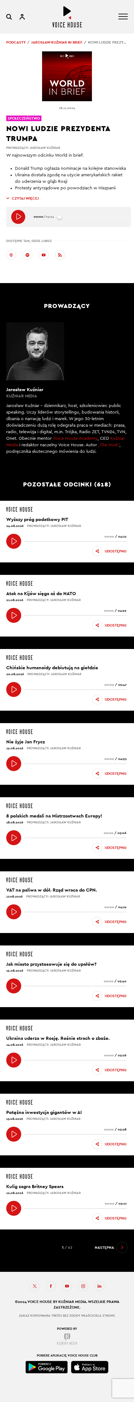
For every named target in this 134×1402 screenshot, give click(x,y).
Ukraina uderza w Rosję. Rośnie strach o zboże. (58, 1038)
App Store (89, 1367)
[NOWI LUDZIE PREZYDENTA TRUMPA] (18, 217)
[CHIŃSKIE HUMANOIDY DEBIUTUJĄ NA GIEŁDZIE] (13, 689)
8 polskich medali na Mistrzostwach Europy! (54, 816)
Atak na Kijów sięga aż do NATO (41, 593)
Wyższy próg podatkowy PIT (37, 519)
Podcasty (16, 42)
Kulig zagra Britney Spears (35, 1186)
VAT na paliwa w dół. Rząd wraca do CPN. (51, 890)
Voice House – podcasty (67, 16)
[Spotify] (27, 255)
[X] (35, 1286)
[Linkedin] (99, 1286)
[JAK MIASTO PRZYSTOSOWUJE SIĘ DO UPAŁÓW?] (13, 985)
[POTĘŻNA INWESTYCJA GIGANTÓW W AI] (13, 1134)
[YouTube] (44, 255)
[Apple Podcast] (11, 255)
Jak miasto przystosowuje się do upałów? (51, 964)
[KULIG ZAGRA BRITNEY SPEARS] (13, 1208)
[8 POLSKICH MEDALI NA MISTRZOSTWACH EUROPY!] (13, 837)
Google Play (47, 1367)
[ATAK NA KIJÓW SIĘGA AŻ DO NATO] (13, 615)
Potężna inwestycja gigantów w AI (44, 1112)
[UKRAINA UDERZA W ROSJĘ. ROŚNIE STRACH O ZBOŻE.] (13, 1060)
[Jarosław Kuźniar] (67, 392)
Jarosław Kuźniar (45, 148)
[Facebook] (51, 1286)
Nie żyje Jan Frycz (25, 742)
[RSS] (60, 255)
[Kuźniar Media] (67, 1339)
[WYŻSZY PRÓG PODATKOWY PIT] (13, 541)
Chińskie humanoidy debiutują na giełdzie (52, 667)
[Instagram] (83, 1286)
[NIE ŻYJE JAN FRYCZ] (13, 763)
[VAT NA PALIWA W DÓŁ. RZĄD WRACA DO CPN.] (13, 911)
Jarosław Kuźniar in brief (56, 42)
